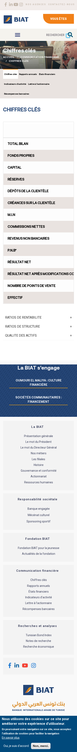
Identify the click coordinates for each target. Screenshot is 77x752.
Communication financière (39, 56)
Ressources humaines (38, 482)
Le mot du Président (38, 441)
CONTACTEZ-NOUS (61, 4)
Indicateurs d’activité (15, 84)
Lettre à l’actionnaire (38, 84)
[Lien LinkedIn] (10, 4)
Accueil (8, 56)
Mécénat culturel (38, 515)
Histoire (39, 465)
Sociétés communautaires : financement (38, 399)
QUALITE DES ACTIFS (21, 335)
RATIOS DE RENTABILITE (23, 317)
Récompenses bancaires (16, 93)
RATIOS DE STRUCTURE (22, 326)
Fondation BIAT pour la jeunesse (38, 548)
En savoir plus (11, 737)
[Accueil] (16, 19)
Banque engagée (39, 508)
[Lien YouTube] (15, 4)
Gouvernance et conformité (38, 470)
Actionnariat (39, 476)
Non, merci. (41, 745)
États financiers (47, 74)
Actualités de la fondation (38, 554)
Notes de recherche (38, 641)
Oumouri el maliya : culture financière (39, 382)
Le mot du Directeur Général (39, 447)
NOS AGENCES (36, 4)
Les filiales (38, 459)
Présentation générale (38, 436)
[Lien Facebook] (5, 4)
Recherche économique (38, 646)
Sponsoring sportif (38, 521)
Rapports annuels (28, 74)
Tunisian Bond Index (39, 635)
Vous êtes (58, 18)
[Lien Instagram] (21, 4)
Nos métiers (38, 453)
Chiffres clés (10, 74)
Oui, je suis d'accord (16, 745)
